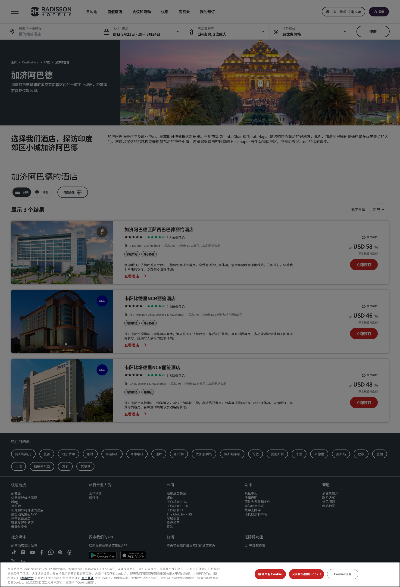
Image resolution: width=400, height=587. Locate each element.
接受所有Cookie (270, 574)
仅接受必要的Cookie (306, 574)
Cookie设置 (343, 574)
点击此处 (27, 578)
